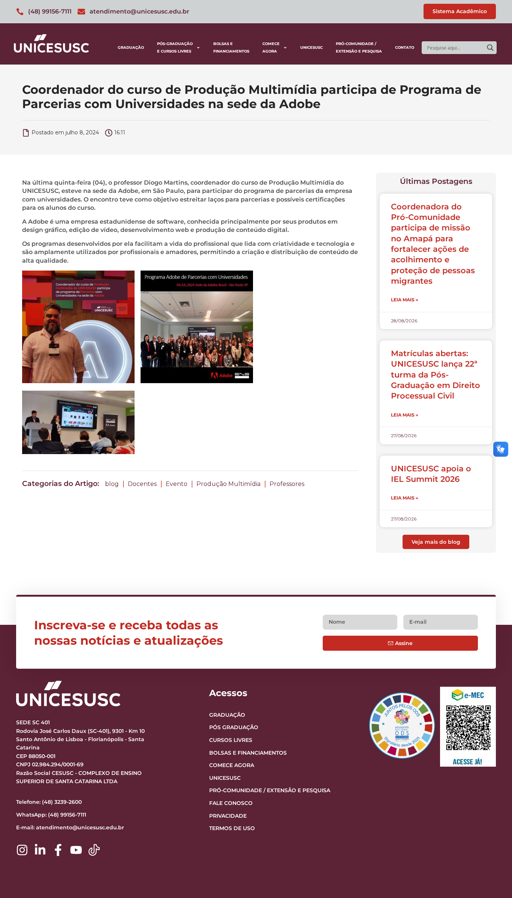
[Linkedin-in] (40, 850)
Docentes (142, 483)
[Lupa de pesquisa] (490, 47)
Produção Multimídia (228, 483)
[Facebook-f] (58, 850)
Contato (404, 47)
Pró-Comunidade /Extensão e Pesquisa (359, 47)
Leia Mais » (404, 299)
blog (112, 483)
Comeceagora (271, 47)
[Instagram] (22, 850)
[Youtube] (76, 850)
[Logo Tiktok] (94, 850)
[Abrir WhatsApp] (493, 879)
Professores (286, 483)
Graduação (131, 47)
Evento (176, 483)
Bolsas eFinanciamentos (231, 47)
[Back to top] (491, 846)
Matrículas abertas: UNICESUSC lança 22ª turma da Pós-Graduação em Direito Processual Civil (435, 374)
